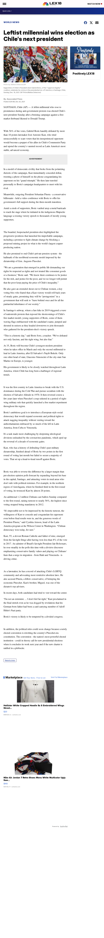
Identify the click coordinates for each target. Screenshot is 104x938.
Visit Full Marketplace (59, 677)
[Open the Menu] (4, 4)
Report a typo (10, 660)
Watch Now (94, 4)
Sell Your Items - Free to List (34, 678)
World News (11, 22)
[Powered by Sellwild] (63, 826)
